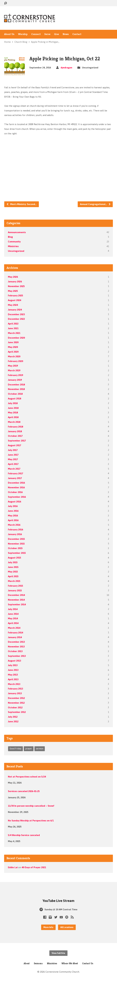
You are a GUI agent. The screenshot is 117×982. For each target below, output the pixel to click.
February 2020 (15, 361)
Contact (76, 34)
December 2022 (16, 319)
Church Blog (20, 42)
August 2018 (14, 398)
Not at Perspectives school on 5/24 (27, 776)
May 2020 (13, 347)
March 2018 (14, 422)
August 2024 (14, 300)
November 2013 (16, 646)
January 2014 (15, 637)
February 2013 (15, 688)
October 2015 (15, 548)
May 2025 (13, 291)
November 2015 (16, 543)
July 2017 (13, 450)
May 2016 (13, 515)
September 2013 (17, 656)
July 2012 (13, 716)
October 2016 (15, 492)
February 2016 (15, 529)
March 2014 (14, 628)
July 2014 (13, 609)
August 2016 (14, 501)
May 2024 (13, 305)
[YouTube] (61, 917)
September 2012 (17, 712)
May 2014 (13, 618)
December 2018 (16, 384)
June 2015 (13, 567)
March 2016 (14, 525)
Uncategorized (16, 251)
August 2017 (14, 445)
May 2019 (13, 365)
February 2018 (15, 426)
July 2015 (13, 562)
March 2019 (14, 370)
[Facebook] (44, 917)
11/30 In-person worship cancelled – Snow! (31, 806)
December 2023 (16, 314)
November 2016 (16, 487)
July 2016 (13, 506)
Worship (23, 34)
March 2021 (14, 333)
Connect (36, 34)
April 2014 (13, 623)
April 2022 (13, 323)
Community (14, 241)
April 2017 (13, 464)
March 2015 (14, 581)
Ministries (13, 246)
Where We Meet (69, 963)
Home (7, 42)
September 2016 (17, 497)
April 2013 (13, 679)
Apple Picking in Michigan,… (45, 42)
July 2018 (13, 403)
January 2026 (15, 281)
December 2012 (16, 698)
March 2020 (14, 356)
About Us (9, 34)
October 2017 (15, 436)
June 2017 (13, 454)
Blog (10, 237)
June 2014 (13, 614)
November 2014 (16, 599)
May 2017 (13, 459)
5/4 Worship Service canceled (24, 835)
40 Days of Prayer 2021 (34, 867)
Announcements (17, 232)
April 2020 (13, 351)
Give (56, 34)
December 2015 (16, 539)
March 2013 (14, 684)
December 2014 (16, 595)
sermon (39, 748)
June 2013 (13, 670)
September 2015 (17, 553)
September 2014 (17, 604)
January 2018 (15, 431)
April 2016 (13, 520)
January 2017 (15, 478)
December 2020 (16, 337)
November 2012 (16, 702)
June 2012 (13, 721)
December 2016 (16, 482)
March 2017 (14, 468)
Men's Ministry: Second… (23, 204)
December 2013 (16, 642)
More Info (48, 927)
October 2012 (15, 707)
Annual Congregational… (94, 204)
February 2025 (15, 295)
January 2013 (15, 693)
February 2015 (15, 585)
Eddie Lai (13, 867)
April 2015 (13, 576)
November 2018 (16, 389)
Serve (47, 34)
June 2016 (13, 511)
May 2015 (13, 571)
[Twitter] (55, 917)
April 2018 (13, 417)
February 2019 (15, 375)
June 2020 (13, 342)
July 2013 (13, 665)
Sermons (38, 963)
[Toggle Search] (5, 3)
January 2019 (15, 380)
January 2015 (15, 590)
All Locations (66, 927)
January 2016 (15, 534)
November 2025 (16, 286)
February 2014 (15, 632)
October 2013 (15, 651)
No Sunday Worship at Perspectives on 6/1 (31, 820)
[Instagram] (50, 917)
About (27, 963)
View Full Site (58, 953)
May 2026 (13, 277)
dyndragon (66, 67)
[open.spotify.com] (66, 917)
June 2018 (13, 408)
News (66, 34)
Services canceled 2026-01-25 (24, 791)
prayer (28, 748)
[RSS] (72, 917)
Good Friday (15, 748)
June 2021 (13, 328)
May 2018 (13, 412)
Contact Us (87, 963)
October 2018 (15, 394)
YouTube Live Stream (58, 901)
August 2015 (14, 557)
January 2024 (15, 309)
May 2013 (13, 674)
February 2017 (15, 473)
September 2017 (17, 440)
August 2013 (14, 660)
